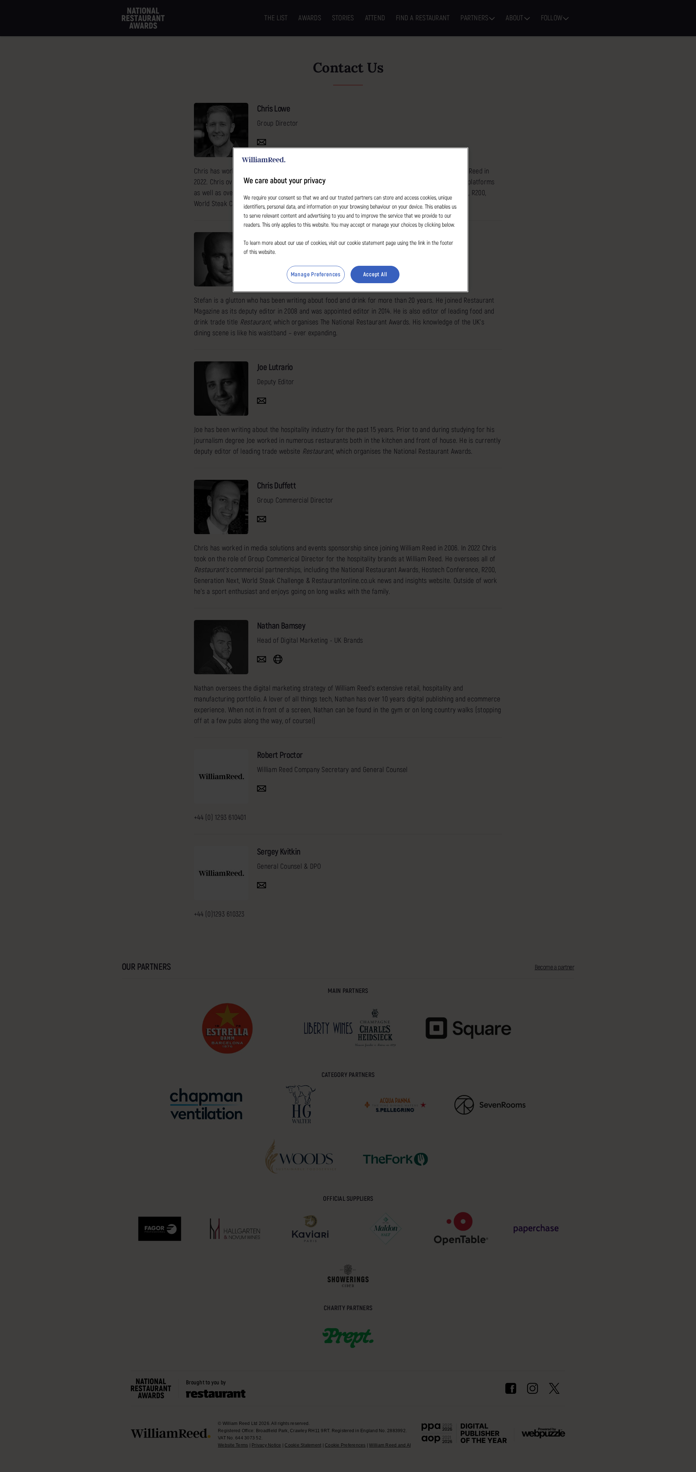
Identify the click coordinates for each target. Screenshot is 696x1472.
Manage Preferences (316, 274)
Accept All (375, 274)
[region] (350, 219)
